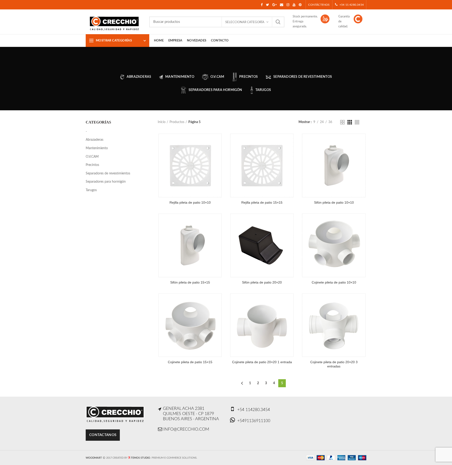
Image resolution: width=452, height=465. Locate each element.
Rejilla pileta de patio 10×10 (190, 202)
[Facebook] (261, 5)
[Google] (274, 5)
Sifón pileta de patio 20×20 (262, 282)
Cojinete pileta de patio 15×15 (190, 362)
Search (278, 21)
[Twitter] (267, 5)
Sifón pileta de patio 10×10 (334, 202)
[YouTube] (294, 5)
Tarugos (91, 190)
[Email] (281, 5)
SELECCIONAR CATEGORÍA (244, 22)
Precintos (92, 165)
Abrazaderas (94, 139)
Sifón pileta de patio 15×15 (190, 282)
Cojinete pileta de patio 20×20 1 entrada (262, 362)
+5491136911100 (253, 421)
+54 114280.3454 (253, 410)
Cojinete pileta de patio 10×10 (334, 282)
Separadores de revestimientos (108, 173)
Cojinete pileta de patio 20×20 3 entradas (334, 364)
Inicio (161, 122)
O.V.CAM (92, 156)
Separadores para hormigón (106, 181)
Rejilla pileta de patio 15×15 (261, 202)
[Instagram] (288, 5)
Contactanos (102, 435)
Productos (177, 122)
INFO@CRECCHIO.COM (186, 429)
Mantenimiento (97, 148)
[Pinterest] (300, 5)
